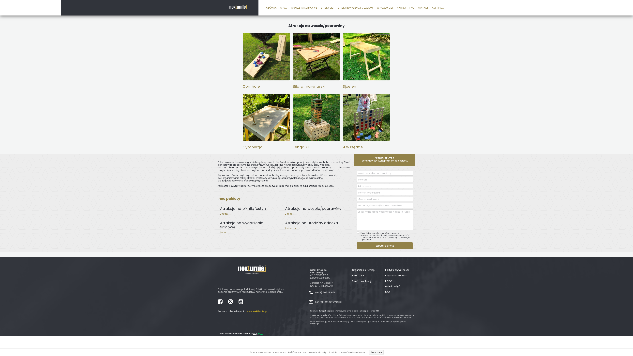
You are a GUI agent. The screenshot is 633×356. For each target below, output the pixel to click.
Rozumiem (376, 352)
